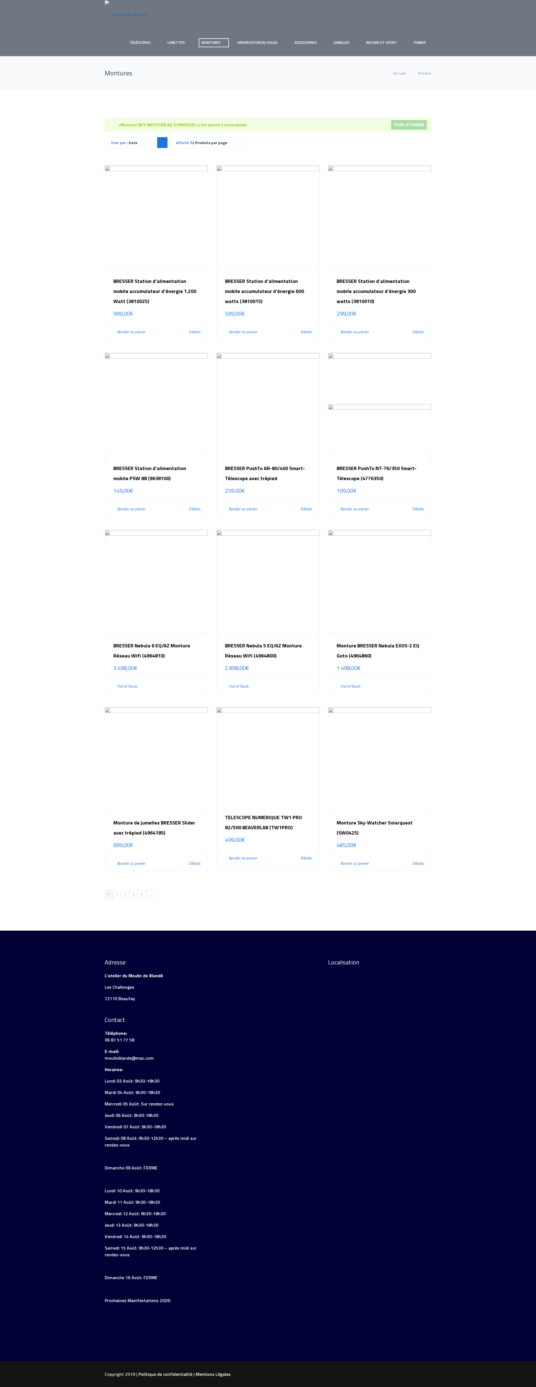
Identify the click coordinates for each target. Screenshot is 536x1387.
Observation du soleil (257, 42)
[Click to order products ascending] (162, 142)
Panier (420, 42)
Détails (194, 332)
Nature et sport (381, 42)
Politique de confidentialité (165, 1374)
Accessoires (306, 42)
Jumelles (342, 42)
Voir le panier (409, 124)
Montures (211, 42)
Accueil (399, 73)
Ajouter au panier (131, 332)
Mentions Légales (213, 1374)
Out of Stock (126, 686)
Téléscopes (140, 42)
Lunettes (176, 42)
